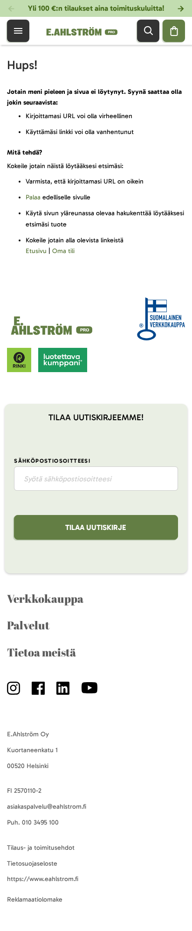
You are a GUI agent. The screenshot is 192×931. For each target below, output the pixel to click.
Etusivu (36, 251)
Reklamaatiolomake (34, 899)
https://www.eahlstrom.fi (42, 879)
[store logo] (53, 335)
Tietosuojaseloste (32, 864)
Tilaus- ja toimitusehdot (41, 848)
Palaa (33, 197)
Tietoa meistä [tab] (41, 652)
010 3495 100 (40, 822)
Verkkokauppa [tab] (45, 598)
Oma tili (63, 251)
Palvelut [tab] (28, 625)
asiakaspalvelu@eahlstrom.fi (46, 807)
